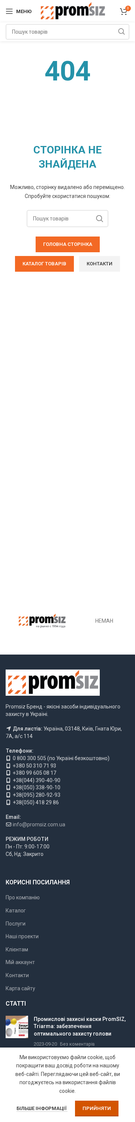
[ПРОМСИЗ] (42, 621)
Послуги (16, 924)
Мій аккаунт (20, 962)
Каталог (16, 911)
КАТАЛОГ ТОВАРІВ (44, 263)
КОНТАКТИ (99, 263)
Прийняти (96, 1108)
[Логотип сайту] (72, 11)
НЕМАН (104, 621)
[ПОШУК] (121, 32)
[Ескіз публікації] (17, 1032)
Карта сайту (20, 988)
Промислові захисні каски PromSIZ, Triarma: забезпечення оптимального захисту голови (80, 1026)
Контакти (17, 975)
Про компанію (23, 897)
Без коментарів (77, 1044)
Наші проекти (22, 936)
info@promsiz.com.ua (39, 824)
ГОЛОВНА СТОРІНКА (67, 244)
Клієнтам (17, 949)
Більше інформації (42, 1108)
